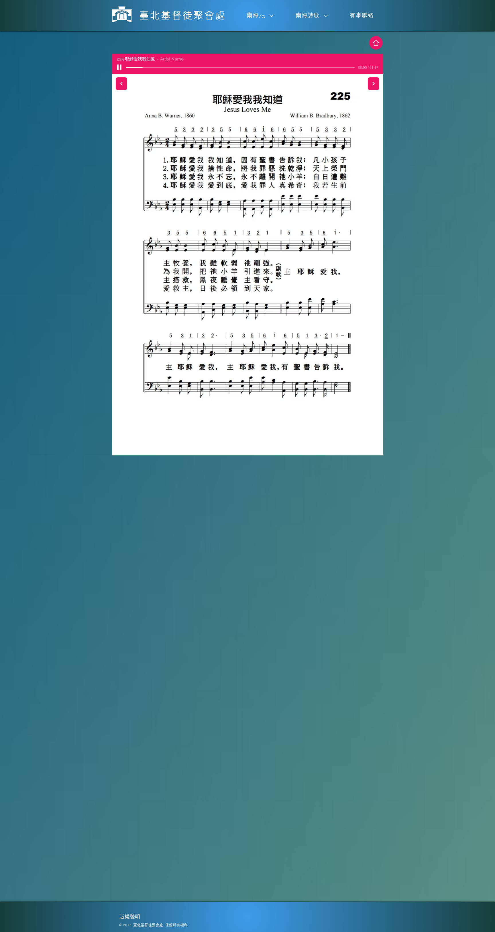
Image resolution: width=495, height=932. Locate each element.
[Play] (119, 67)
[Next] (373, 83)
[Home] (376, 43)
